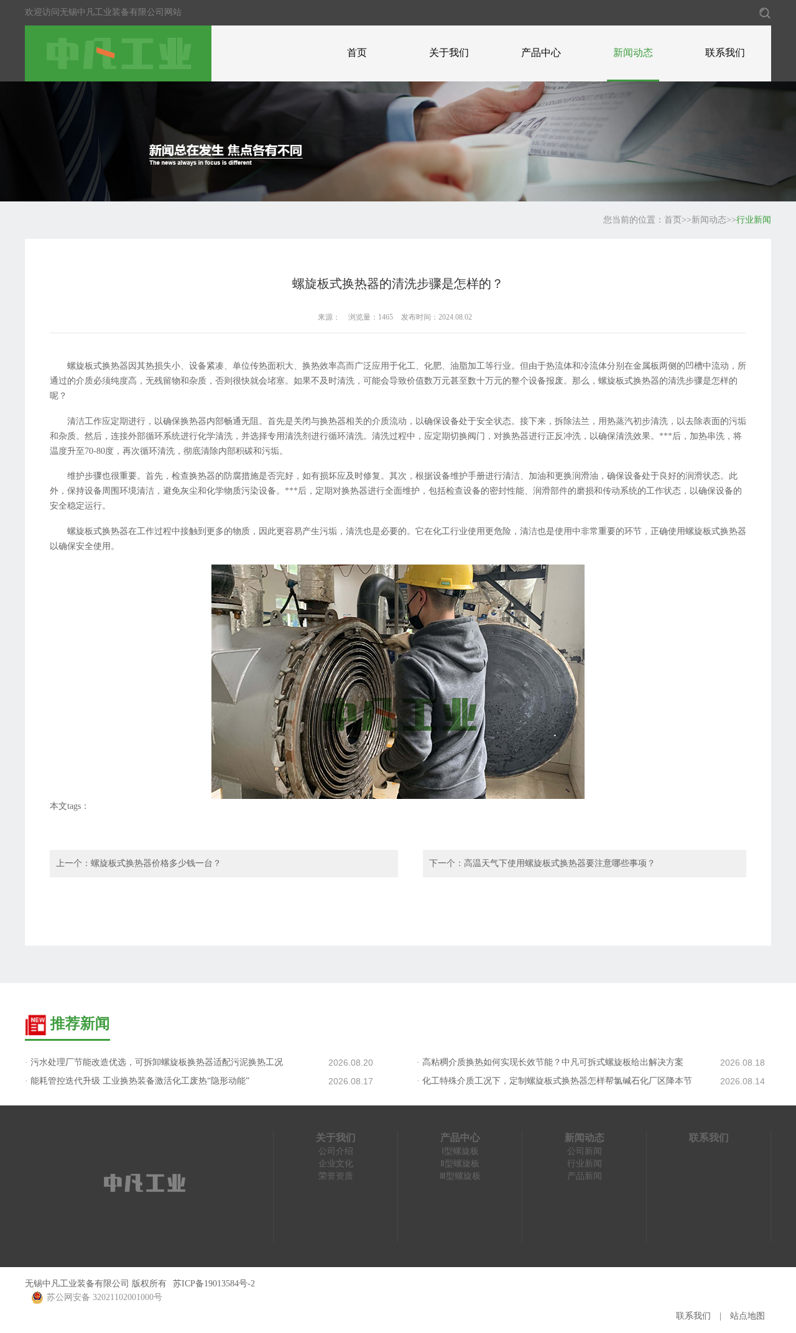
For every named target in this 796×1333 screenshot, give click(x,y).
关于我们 (449, 52)
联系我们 (725, 52)
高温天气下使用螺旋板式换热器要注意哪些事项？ (559, 863)
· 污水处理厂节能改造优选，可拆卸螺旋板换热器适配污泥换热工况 (154, 1062)
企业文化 (335, 1163)
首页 (357, 52)
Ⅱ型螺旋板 (459, 1163)
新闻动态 (633, 52)
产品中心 (541, 52)
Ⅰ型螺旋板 (460, 1151)
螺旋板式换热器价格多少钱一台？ (156, 863)
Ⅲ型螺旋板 (460, 1176)
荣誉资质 (335, 1176)
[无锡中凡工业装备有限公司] (118, 52)
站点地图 (747, 1316)
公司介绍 (335, 1151)
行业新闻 (753, 219)
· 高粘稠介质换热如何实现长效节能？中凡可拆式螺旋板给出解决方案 (550, 1062)
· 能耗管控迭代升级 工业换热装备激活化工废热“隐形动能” (137, 1081)
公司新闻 (584, 1151)
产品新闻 (584, 1176)
